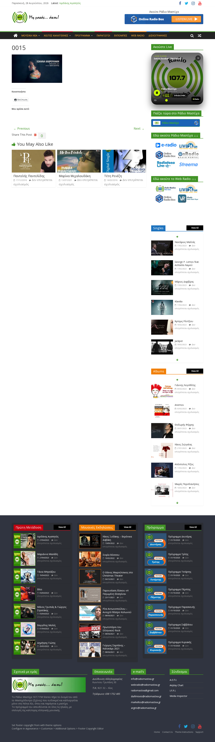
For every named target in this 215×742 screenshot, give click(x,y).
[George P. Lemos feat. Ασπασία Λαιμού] (162, 242)
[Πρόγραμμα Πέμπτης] (155, 587)
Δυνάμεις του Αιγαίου (187, 484)
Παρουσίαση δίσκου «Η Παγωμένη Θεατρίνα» (115, 592)
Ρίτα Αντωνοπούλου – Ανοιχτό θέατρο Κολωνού (117, 610)
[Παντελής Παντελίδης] (33, 152)
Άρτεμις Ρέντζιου (184, 301)
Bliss (39, 589)
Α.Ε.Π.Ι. (173, 679)
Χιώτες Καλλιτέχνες (56, 35)
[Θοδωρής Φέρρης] (162, 405)
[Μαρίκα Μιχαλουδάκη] (79, 152)
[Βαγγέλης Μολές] (24, 623)
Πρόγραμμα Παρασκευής (181, 607)
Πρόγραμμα (82, 35)
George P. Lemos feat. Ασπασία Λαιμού (187, 243)
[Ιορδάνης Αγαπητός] (24, 534)
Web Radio (137, 35)
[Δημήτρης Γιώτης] (24, 641)
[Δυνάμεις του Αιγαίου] (162, 484)
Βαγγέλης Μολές (46, 625)
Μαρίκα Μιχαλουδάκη (75, 176)
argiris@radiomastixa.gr (144, 707)
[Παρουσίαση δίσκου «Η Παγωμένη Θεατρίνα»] (90, 588)
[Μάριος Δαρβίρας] (162, 262)
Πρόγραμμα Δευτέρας (180, 536)
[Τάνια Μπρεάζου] (24, 570)
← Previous (21, 128)
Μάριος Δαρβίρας (184, 261)
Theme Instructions (184, 732)
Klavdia (178, 281)
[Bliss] (24, 587)
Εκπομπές (120, 35)
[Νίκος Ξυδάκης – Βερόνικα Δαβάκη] (90, 534)
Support (199, 732)
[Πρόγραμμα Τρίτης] (155, 552)
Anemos (179, 385)
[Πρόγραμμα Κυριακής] (155, 640)
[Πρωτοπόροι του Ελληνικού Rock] (90, 625)
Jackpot (179, 321)
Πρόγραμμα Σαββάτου (180, 624)
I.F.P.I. (173, 690)
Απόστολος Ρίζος (184, 444)
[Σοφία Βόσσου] (90, 553)
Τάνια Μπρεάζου (46, 571)
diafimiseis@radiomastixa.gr (146, 696)
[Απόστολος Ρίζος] (162, 444)
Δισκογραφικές (157, 35)
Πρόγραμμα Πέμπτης (179, 589)
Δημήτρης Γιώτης (46, 642)
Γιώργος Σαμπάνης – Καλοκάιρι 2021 (114, 647)
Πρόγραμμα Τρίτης (178, 554)
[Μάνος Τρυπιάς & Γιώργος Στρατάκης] (24, 605)
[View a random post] (199, 35)
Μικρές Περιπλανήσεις (187, 464)
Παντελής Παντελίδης (29, 176)
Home (157, 732)
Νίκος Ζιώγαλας (183, 424)
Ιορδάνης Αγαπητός (70, 3)
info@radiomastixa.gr (142, 678)
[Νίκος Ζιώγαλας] (162, 424)
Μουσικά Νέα (29, 35)
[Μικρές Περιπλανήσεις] (162, 464)
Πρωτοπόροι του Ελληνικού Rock (112, 628)
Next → (139, 128)
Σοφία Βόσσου (111, 554)
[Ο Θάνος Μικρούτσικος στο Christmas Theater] (90, 570)
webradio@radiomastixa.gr (145, 684)
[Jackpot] (162, 321)
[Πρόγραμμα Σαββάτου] (155, 622)
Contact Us (167, 732)
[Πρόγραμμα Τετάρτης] (155, 570)
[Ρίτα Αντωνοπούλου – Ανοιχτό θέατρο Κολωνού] (90, 607)
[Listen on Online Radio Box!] (164, 16)
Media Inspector (178, 696)
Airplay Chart (176, 685)
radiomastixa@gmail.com (145, 690)
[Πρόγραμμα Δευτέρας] (155, 534)
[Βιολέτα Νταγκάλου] (162, 341)
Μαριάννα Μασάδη (47, 554)
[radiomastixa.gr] (15, 35)
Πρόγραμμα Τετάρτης (179, 571)
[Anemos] (162, 385)
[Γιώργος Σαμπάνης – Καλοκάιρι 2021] (90, 643)
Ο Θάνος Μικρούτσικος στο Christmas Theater (118, 574)
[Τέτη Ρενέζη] (124, 152)
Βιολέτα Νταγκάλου (186, 341)
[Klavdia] (162, 281)
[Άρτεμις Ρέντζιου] (162, 301)
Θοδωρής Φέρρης (184, 404)
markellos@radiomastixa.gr (146, 702)
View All (195, 227)
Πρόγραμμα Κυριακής (179, 642)
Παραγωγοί (103, 35)
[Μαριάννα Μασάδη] (24, 552)
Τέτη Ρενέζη (113, 176)
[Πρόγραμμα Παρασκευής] (155, 605)
